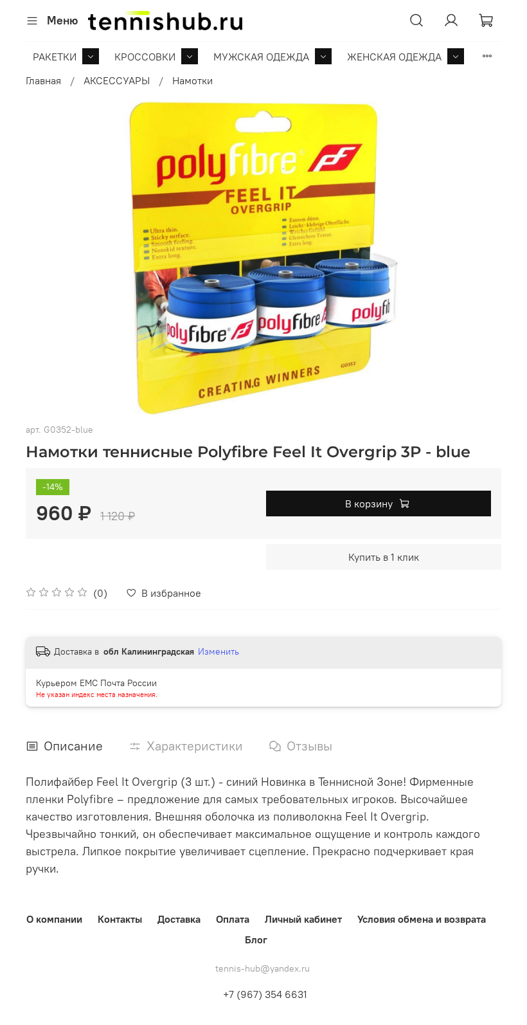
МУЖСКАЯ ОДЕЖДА (261, 56)
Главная (43, 80)
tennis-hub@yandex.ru (262, 968)
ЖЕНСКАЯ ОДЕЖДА (394, 56)
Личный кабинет (303, 918)
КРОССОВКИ (144, 56)
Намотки (192, 80)
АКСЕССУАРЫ (117, 80)
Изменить (218, 651)
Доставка (179, 918)
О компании (54, 918)
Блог (256, 939)
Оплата (232, 918)
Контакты (120, 918)
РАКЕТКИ (54, 56)
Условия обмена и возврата (421, 918)
